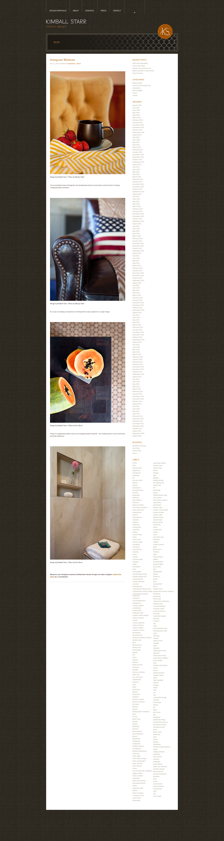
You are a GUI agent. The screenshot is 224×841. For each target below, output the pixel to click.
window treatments (159, 774)
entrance (135, 682)
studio (155, 688)
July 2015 (135, 379)
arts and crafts (137, 480)
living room (157, 485)
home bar (135, 754)
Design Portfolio (58, 11)
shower (155, 638)
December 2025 (138, 125)
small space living (159, 655)
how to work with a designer (142, 771)
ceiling (134, 532)
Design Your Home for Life (141, 68)
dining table (136, 650)
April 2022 (136, 234)
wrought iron (157, 789)
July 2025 (135, 137)
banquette (136, 495)
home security (137, 763)
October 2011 (137, 428)
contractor (135, 598)
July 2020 (135, 285)
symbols (156, 700)
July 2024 (135, 167)
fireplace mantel (138, 699)
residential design (159, 616)
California (135, 525)
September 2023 (138, 192)
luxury (155, 493)
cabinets (135, 522)
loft (154, 488)
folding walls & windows (140, 712)
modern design (158, 512)
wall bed (156, 759)
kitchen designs (138, 793)
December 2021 (138, 243)
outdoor (156, 542)
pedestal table (158, 562)
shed (155, 633)
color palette (136, 572)
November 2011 (138, 426)
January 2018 (137, 359)
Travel (134, 93)
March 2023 (136, 206)
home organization (139, 761)
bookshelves (136, 512)
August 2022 (136, 224)
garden (135, 724)
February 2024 (137, 179)
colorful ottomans (138, 581)
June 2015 (136, 382)
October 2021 (137, 248)
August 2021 (136, 253)
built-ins (135, 515)
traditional (156, 717)
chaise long (136, 539)
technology (157, 702)
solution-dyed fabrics (160, 665)
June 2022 (136, 229)
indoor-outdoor (137, 776)
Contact (117, 11)
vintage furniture (159, 752)
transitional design (159, 725)
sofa (154, 663)
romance (156, 621)
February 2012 (137, 421)
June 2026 (136, 110)
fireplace (135, 697)
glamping (135, 726)
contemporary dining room (141, 589)
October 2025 (137, 130)
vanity (155, 749)
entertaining (136, 679)
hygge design (137, 773)
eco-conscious (137, 677)
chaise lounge (137, 542)
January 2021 (137, 271)
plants (155, 579)
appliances (136, 470)
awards (135, 485)
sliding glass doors (159, 651)
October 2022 (137, 219)
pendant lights (158, 564)
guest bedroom (137, 734)
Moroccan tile (158, 522)
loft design (156, 490)
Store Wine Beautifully (140, 63)
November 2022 (138, 216)
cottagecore (136, 603)
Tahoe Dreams (137, 73)
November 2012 (138, 419)
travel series (157, 732)
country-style (136, 610)
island (134, 786)
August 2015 (136, 377)
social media (157, 660)
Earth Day (135, 675)
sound (155, 668)
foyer (134, 714)
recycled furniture (159, 611)
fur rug (134, 716)
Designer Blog (132, 12)
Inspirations (71, 64)
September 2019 (138, 310)
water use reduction (160, 766)
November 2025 (138, 127)
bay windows (137, 500)
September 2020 (138, 280)
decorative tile (137, 635)
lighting (155, 478)
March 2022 (136, 236)
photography (157, 572)
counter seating (137, 605)
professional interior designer (163, 591)
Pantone (156, 552)
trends (155, 739)
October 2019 (137, 308)
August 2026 (136, 105)
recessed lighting (159, 606)
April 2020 (136, 293)
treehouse (156, 734)
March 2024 (136, 177)
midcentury (157, 502)
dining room (136, 647)
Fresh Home (136, 451)
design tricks (136, 640)
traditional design (159, 720)
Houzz (134, 453)
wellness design (159, 769)
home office (136, 756)
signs (155, 646)
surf (154, 695)
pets (154, 569)
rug (154, 623)
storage (156, 685)
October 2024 (137, 160)
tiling (155, 710)
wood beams (157, 784)
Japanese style (137, 788)
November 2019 (138, 305)
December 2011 (138, 424)
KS (165, 31)
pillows (155, 574)
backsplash (136, 488)
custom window (137, 628)
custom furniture (138, 625)
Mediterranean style (160, 495)
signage (156, 643)
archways (135, 475)
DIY (133, 655)
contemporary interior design (142, 591)
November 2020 (138, 275)
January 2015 (137, 394)
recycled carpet (158, 609)
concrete (135, 584)
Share (79, 64)
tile (154, 707)
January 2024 (137, 182)
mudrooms (157, 525)
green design (137, 731)
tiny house (156, 712)
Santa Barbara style (160, 628)
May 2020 (135, 290)
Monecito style (158, 517)
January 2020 (137, 300)
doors (134, 657)
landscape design (159, 463)
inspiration (136, 778)
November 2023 (138, 187)
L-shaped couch (138, 795)
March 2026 (136, 118)
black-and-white (138, 510)
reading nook (158, 604)
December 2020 (138, 273)
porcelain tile (157, 584)
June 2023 (136, 199)
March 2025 (136, 147)
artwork (135, 483)
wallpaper (156, 762)
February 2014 (137, 416)
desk (134, 642)
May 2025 (135, 142)
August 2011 (136, 431)
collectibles (136, 567)
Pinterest (156, 577)
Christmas (136, 547)
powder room (158, 589)
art (133, 478)
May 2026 (135, 113)
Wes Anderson (158, 771)
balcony (135, 493)
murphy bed (157, 530)
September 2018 (138, 340)
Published (156, 594)
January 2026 (137, 123)
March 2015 (136, 389)
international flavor (139, 783)
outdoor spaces (158, 544)
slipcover (156, 653)
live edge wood (158, 483)
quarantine (157, 596)
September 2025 (138, 132)
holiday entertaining (139, 751)
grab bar (135, 729)
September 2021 (138, 251)
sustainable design (160, 697)
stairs (155, 678)
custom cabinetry (138, 623)
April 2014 (136, 414)
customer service (138, 630)
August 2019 (136, 312)
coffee (134, 564)
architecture (136, 473)
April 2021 (136, 263)
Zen (154, 794)
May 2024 (135, 172)
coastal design (137, 559)
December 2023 (138, 184)
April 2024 (136, 174)
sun (154, 692)
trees (155, 737)
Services (89, 11)
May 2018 (135, 350)
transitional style (159, 727)
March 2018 (136, 354)
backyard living (137, 490)
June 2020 (136, 288)
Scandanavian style (160, 631)
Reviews (156, 618)
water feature (157, 764)
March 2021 (136, 266)
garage (135, 721)
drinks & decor (137, 665)
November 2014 (138, 399)
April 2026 (136, 115)
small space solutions (160, 658)
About (76, 11)
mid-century (157, 498)
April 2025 (136, 145)
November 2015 (138, 369)
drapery (135, 660)
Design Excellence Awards (141, 638)
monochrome (158, 520)
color (134, 569)
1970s (134, 463)
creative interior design (140, 615)
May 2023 (135, 201)
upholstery (157, 744)
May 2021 (135, 261)
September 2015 (138, 374)
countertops (136, 608)
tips (154, 715)
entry (134, 684)
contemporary (137, 586)
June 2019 (136, 317)
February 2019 (137, 327)
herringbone (136, 749)
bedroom (135, 502)
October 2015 (137, 372)
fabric (134, 687)
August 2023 (136, 194)
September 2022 (138, 221)
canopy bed (136, 527)
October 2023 (137, 189)
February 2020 (137, 298)
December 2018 (138, 332)
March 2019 (136, 325)
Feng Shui (136, 694)
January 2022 (137, 241)
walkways (156, 754)
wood (155, 781)
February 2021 (137, 268)
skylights (156, 648)
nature (155, 532)
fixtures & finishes (138, 702)
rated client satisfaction (161, 601)
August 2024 (136, 164)
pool (154, 581)
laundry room (158, 465)
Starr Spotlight (137, 90)
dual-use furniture (138, 672)
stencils (156, 683)
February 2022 (137, 238)
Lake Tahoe (136, 798)
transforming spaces (160, 722)
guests (134, 736)
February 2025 (137, 150)
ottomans (156, 539)
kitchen (135, 791)
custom (135, 620)
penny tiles (157, 567)
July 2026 (135, 108)
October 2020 (137, 278)
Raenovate (157, 599)
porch (155, 586)
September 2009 (138, 433)
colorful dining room (139, 577)
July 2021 (135, 256)
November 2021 (138, 246)
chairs (134, 537)
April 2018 (136, 352)
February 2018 (137, 357)
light (154, 475)
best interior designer (139, 507)
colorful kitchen (137, 579)
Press (103, 11)
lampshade (136, 800)
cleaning (135, 552)
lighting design (158, 480)
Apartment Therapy (139, 446)
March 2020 (136, 295)
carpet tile (135, 530)
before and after (138, 505)
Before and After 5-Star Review (143, 71)
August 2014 (136, 404)
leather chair (157, 468)
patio (155, 554)
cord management (138, 601)
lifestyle (156, 473)
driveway (135, 667)
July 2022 (135, 226)
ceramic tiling (137, 535)
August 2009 (136, 436)
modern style (157, 515)
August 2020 (136, 283)
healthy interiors (138, 746)
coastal (135, 557)
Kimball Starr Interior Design (66, 23)
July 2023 (135, 197)
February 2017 (137, 362)
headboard (136, 744)
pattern (155, 559)
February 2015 (137, 391)
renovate (156, 614)
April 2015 (136, 387)
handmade (136, 741)
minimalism (157, 505)
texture (155, 705)
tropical (155, 742)
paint (155, 547)
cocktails (135, 562)
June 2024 (136, 169)
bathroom (135, 498)
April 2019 (136, 322)
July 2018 (135, 345)
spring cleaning (158, 673)
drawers (135, 662)
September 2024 (138, 162)
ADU (134, 465)
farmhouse (136, 689)
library (155, 470)
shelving (156, 636)
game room (136, 719)
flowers (135, 709)
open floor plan (158, 537)
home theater (137, 766)
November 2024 (138, 157)
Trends (134, 95)
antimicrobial (137, 468)
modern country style (160, 510)
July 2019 (135, 315)
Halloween (136, 739)
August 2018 (136, 342)
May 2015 (135, 384)
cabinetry (135, 520)
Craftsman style (137, 613)
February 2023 (137, 209)
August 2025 (136, 135)
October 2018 (137, 337)
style (154, 690)
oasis (155, 535)
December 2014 (138, 396)
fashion (135, 692)
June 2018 (136, 347)
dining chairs (137, 645)
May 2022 (135, 231)
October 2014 (137, 401)
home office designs (139, 758)
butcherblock (137, 517)
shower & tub (157, 641)
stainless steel (158, 675)
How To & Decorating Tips (141, 85)
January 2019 (137, 330)
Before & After (137, 83)
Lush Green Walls (138, 66)
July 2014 (135, 406)
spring (155, 670)
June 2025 (136, 140)
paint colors (157, 549)
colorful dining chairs (139, 574)
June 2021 (136, 258)
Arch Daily (136, 448)
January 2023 (137, 211)
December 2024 (138, 155)
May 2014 (135, 411)
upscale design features (161, 747)
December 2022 (138, 214)
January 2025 (137, 152)
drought (135, 670)
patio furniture (158, 557)
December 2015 (138, 367)
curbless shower (138, 618)
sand (155, 626)
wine (155, 779)
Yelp (154, 791)
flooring (135, 707)
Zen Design (157, 796)
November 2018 (138, 335)
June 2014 (136, 409)
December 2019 (138, 303)
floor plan (135, 704)
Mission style (157, 507)
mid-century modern (160, 500)
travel (155, 729)
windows (156, 776)
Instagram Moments (62, 59)
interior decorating (138, 781)
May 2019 (135, 320)
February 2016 (137, 364)
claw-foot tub (136, 549)
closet (134, 554)
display (135, 652)
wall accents (157, 757)
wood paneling (158, 786)
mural (155, 527)
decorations (136, 633)
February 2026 (137, 120)
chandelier (136, 544)
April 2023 (136, 204)
